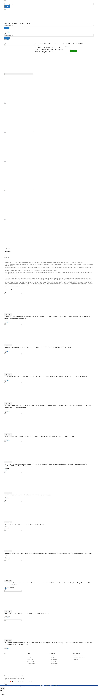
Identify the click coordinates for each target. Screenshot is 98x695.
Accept (2, 688)
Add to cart (73, 50)
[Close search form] (1, 1)
